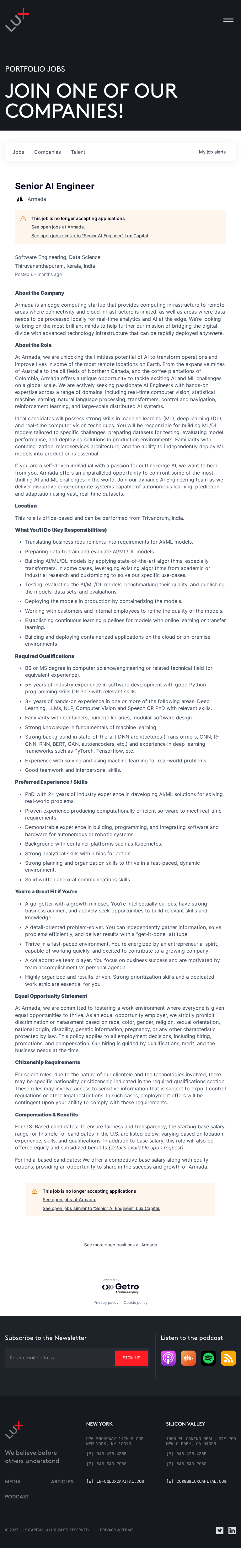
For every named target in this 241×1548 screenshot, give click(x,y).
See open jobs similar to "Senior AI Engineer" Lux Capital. (90, 235)
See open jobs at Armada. (58, 226)
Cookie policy (136, 1302)
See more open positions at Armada (120, 1244)
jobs (18, 152)
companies (47, 152)
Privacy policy (106, 1302)
